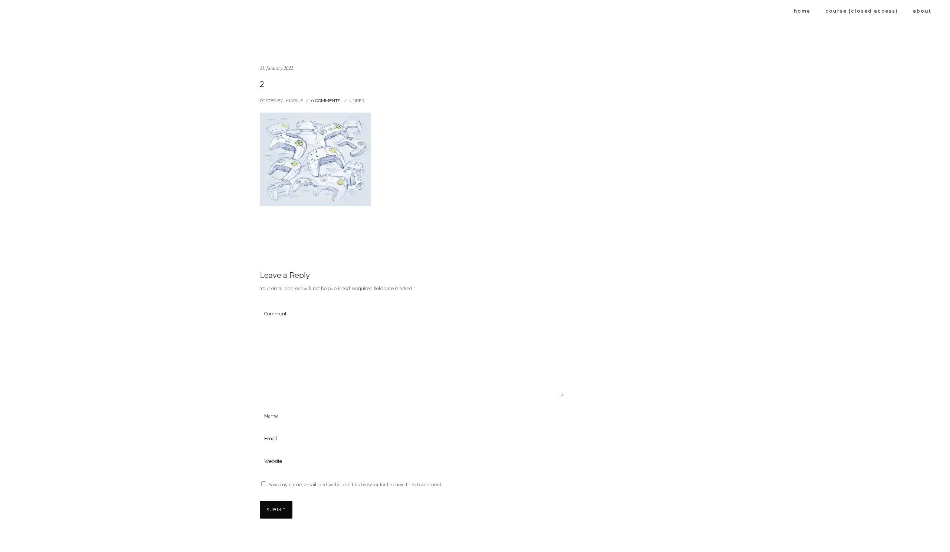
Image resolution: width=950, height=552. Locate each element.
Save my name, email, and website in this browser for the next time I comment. (355, 484)
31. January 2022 (276, 68)
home (802, 11)
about (922, 11)
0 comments (325, 100)
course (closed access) (861, 11)
